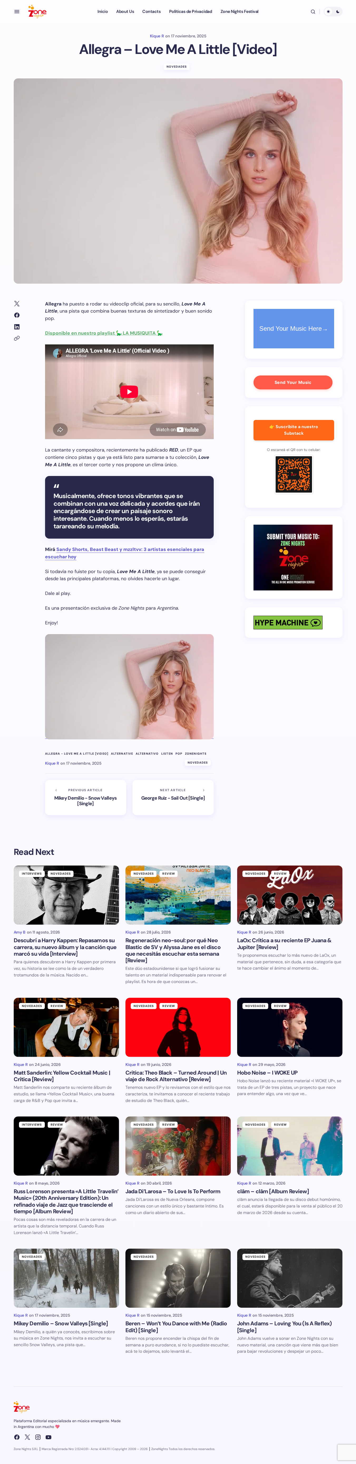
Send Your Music (293, 382)
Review (168, 873)
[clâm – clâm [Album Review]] (290, 1146)
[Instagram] (38, 1437)
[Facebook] (17, 1437)
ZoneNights (196, 753)
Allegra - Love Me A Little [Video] (76, 753)
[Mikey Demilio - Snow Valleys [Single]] (85, 797)
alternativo (147, 753)
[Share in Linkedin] (17, 327)
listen (167, 753)
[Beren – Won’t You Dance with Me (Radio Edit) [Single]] (178, 1278)
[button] (17, 11)
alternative (122, 753)
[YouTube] (48, 1437)
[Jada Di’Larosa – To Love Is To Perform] (178, 1146)
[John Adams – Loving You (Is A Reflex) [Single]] (290, 1278)
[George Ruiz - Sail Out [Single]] (173, 797)
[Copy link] (17, 338)
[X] (27, 1437)
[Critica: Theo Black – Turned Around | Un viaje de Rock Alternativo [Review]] (178, 1027)
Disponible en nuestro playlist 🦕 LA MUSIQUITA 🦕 (104, 333)
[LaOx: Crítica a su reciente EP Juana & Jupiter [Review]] (290, 895)
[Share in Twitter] (17, 303)
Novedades (177, 66)
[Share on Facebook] (17, 315)
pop (178, 753)
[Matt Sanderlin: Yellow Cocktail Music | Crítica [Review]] (66, 1027)
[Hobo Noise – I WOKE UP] (290, 1027)
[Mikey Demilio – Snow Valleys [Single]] (66, 1278)
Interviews (32, 873)
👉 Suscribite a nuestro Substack (293, 430)
